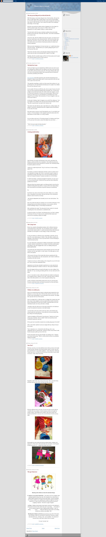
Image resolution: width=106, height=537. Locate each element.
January (66, 45)
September (67, 41)
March (66, 43)
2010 (65, 47)
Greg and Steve (30, 77)
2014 (65, 33)
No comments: (41, 58)
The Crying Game (31, 224)
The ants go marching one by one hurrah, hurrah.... (39, 15)
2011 (65, 46)
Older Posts (57, 528)
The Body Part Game (32, 65)
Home (43, 528)
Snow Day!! (30, 345)
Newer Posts (29, 528)
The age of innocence (32, 472)
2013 (65, 34)
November (67, 37)
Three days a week (41, 6)
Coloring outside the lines (33, 132)
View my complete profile (73, 57)
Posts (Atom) (35, 531)
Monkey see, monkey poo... (33, 290)
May (65, 42)
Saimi (72, 55)
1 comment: (40, 218)
